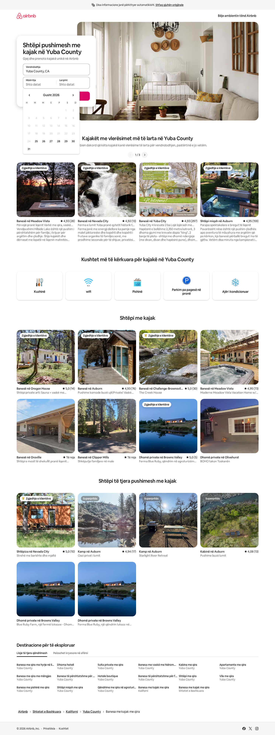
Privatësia (49, 728)
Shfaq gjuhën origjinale (170, 5)
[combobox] (56, 71)
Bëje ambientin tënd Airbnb (237, 16)
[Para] (145, 155)
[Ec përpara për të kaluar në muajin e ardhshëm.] (73, 95)
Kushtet (64, 728)
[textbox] (39, 84)
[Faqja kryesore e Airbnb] (26, 16)
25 (36, 141)
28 (58, 141)
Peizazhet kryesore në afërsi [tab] (70, 653)
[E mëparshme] (131, 155)
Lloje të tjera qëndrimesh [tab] (32, 653)
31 (29, 149)
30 (73, 141)
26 (43, 141)
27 (51, 141)
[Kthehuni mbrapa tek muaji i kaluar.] (29, 95)
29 (65, 141)
